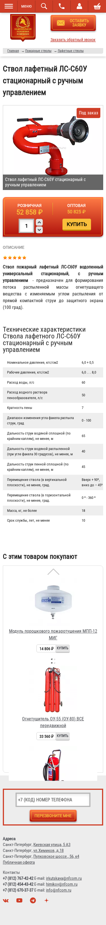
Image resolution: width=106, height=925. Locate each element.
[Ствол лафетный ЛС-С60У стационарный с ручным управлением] (53, 147)
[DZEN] (47, 902)
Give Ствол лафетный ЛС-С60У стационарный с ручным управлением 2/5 (10, 257)
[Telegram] (33, 902)
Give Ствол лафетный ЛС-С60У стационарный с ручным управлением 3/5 (14, 257)
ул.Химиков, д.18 (48, 850)
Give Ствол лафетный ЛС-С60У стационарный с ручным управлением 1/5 (5, 257)
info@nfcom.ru (58, 890)
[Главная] (23, 29)
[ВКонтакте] (6, 902)
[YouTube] (20, 902)
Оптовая (76, 205)
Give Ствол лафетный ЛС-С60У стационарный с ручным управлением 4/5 (19, 257)
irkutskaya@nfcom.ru (64, 878)
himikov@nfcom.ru (61, 884)
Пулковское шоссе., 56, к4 (56, 856)
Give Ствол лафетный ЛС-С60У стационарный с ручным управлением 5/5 (24, 257)
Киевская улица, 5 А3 (51, 844)
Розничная (30, 205)
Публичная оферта (19, 862)
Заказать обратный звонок (73, 40)
